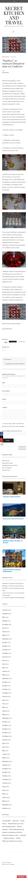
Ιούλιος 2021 (5, 700)
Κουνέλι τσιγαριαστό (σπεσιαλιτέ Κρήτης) (15, 597)
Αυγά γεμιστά (8, 359)
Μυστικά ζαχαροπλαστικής (8, 826)
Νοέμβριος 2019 (6, 772)
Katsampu (12, 864)
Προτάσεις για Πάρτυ (9, 838)
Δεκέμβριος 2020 (6, 725)
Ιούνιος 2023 (5, 628)
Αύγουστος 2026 (6, 610)
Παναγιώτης (4, 586)
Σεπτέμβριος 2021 (6, 693)
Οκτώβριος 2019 (6, 776)
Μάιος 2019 (5, 794)
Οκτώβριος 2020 (6, 732)
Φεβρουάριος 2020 (7, 761)
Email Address (6, 391)
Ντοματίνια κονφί (6, 470)
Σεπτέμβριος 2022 (6, 653)
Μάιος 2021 (5, 707)
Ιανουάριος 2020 (6, 765)
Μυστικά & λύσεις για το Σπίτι (15, 823)
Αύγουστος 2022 (6, 657)
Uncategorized (5, 56)
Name (3, 382)
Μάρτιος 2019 (5, 801)
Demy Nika (6, 72)
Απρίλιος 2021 (5, 711)
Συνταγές (18, 838)
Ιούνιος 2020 (5, 747)
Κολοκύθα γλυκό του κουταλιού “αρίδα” (14, 363)
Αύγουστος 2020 (6, 740)
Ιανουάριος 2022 (6, 682)
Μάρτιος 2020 (5, 758)
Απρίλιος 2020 (6, 754)
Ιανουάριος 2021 (6, 721)
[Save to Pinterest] (1, 440)
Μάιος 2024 (5, 617)
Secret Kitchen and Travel (14, 15)
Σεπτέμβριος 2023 (6, 624)
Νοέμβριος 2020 (6, 729)
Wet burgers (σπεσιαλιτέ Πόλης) (9, 465)
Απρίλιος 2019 (6, 797)
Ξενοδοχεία (23, 835)
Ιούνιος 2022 (5, 664)
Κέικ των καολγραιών (7, 467)
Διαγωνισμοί (15, 820)
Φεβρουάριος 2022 (7, 678)
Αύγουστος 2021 (6, 696)
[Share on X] (1, 436)
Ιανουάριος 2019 (6, 808)
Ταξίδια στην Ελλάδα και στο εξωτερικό (12, 841)
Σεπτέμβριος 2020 (7, 736)
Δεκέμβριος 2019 (6, 768)
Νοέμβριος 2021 (6, 685)
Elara (3, 862)
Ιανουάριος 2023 (6, 642)
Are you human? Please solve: (10, 431)
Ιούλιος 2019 (5, 786)
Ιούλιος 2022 (5, 660)
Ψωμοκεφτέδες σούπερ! (7, 463)
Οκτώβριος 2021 (6, 689)
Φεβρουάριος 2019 (7, 804)
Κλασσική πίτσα (5, 460)
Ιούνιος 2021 (5, 703)
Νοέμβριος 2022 (6, 646)
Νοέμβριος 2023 (6, 621)
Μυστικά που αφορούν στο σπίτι (10, 835)
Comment (4, 407)
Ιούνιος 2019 (5, 790)
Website (4, 399)
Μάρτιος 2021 (5, 714)
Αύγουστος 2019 (6, 783)
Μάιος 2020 (5, 750)
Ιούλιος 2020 (5, 743)
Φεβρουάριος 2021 (7, 718)
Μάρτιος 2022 (5, 675)
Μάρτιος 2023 (5, 635)
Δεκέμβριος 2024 (6, 613)
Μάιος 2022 (5, 667)
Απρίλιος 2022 (6, 671)
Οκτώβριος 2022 (6, 649)
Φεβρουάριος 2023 (7, 639)
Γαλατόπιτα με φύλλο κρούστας (17, 583)
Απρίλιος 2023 (6, 631)
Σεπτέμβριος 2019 (6, 779)
